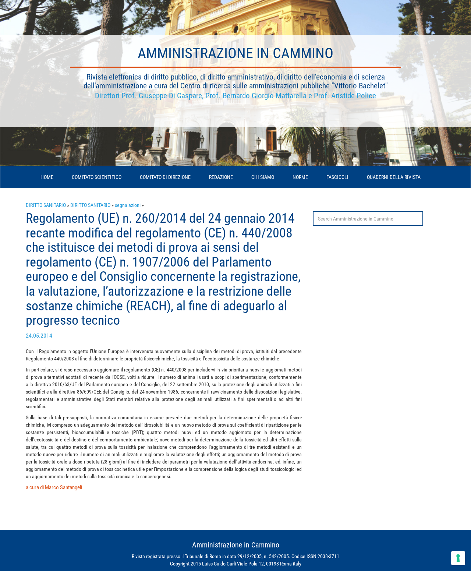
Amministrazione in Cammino (235, 53)
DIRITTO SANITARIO (46, 205)
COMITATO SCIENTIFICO (96, 177)
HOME (46, 177)
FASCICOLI (337, 177)
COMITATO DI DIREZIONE (165, 177)
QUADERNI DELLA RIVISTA (394, 177)
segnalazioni (128, 205)
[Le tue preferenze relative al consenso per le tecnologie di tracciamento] (458, 558)
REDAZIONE (221, 177)
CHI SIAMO (262, 177)
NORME (300, 177)
